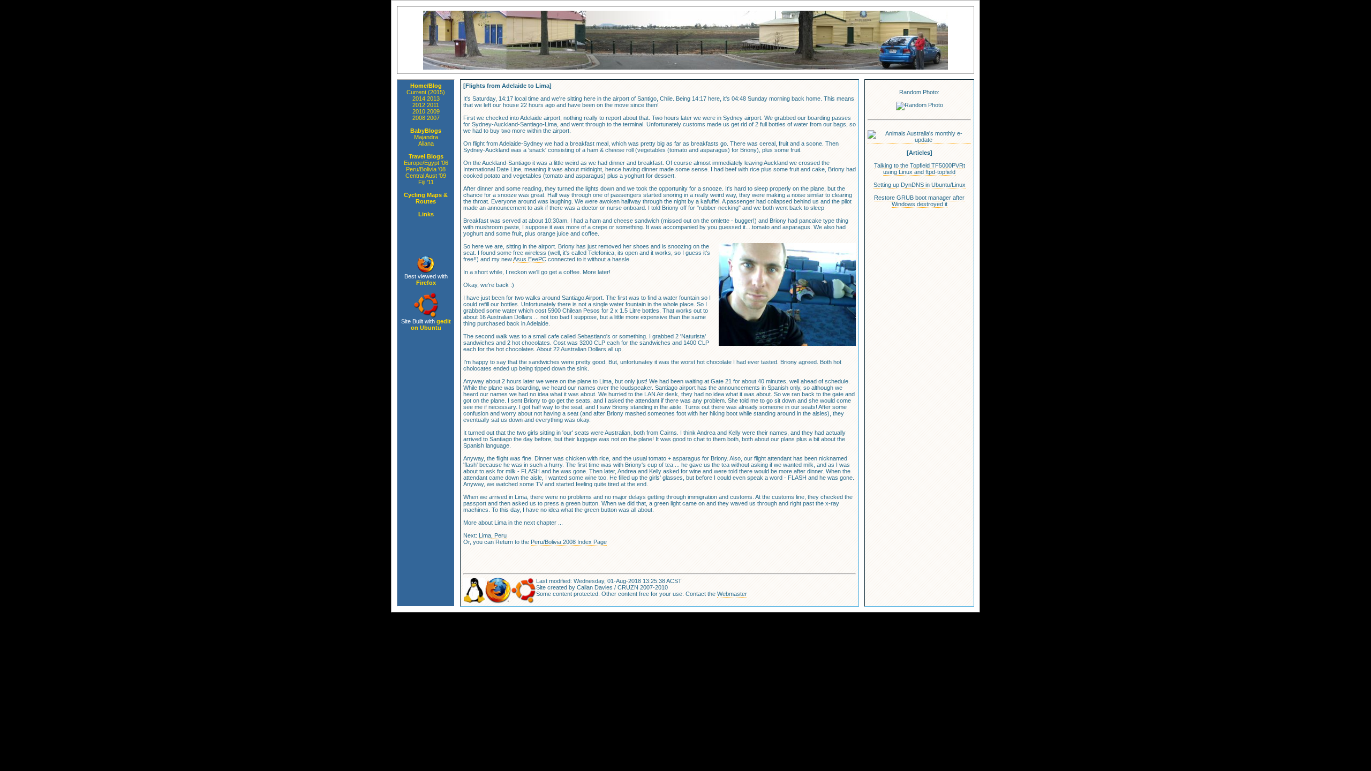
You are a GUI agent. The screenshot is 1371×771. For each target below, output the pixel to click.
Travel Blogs (426, 156)
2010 (418, 111)
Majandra (426, 137)
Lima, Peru (493, 535)
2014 (418, 98)
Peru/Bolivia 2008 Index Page (569, 542)
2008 (418, 118)
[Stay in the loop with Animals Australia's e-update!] (919, 140)
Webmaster (732, 594)
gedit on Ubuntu (431, 324)
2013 (433, 98)
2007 (433, 118)
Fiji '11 (426, 182)
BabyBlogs (425, 130)
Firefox (426, 282)
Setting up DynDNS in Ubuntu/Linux (919, 185)
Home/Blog (426, 85)
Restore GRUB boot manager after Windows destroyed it (919, 200)
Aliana (426, 143)
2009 (433, 111)
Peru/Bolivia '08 (426, 169)
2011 (433, 105)
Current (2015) (425, 92)
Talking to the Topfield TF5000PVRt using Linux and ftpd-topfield (919, 168)
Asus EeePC (529, 259)
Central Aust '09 (425, 175)
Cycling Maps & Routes (426, 198)
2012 (418, 105)
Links (426, 214)
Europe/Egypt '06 (426, 163)
